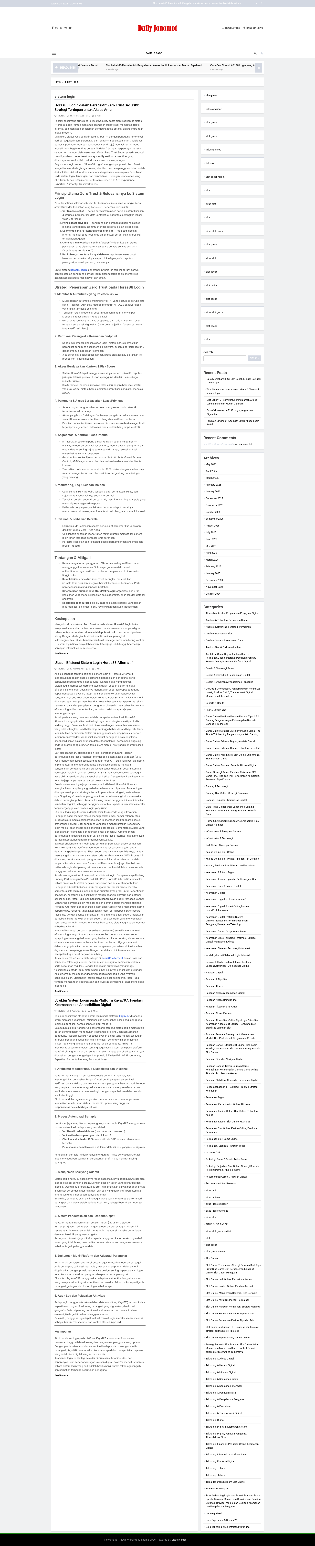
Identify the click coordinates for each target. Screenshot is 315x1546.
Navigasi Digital (214, 972)
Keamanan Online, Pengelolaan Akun (226, 931)
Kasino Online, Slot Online (220, 852)
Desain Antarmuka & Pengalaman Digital (228, 675)
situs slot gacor (214, 231)
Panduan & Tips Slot (217, 979)
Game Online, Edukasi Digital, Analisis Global (230, 741)
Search (208, 352)
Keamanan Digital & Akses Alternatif (225, 899)
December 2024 (214, 580)
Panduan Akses (214, 986)
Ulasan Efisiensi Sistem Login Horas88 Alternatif (93, 663)
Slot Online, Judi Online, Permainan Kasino (229, 1279)
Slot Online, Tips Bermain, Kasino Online (228, 1337)
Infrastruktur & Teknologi (219, 838)
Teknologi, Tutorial (216, 1475)
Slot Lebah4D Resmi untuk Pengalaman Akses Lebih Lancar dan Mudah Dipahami (104, 65)
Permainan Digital (215, 1097)
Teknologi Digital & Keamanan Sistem (226, 1426)
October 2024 (213, 593)
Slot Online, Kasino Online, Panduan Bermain (230, 1286)
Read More (60, 653)
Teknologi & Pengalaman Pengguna (225, 1399)
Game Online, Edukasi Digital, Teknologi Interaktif (233, 748)
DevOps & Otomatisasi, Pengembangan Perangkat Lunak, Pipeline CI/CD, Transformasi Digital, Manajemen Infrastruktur (233, 692)
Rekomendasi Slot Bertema (221, 1183)
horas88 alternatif (112, 958)
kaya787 (124, 1016)
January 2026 (213, 491)
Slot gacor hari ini (215, 176)
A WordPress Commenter (220, 444)
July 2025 (211, 532)
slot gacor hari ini (215, 1251)
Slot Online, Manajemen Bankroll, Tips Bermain (231, 1293)
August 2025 (212, 525)
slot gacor (211, 122)
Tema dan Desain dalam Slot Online (225, 1481)
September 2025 (214, 518)
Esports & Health (215, 703)
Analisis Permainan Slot (219, 633)
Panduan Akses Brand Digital (221, 999)
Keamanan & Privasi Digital (220, 872)
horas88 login (78, 269)
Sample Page (154, 53)
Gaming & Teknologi (217, 786)
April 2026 (211, 471)
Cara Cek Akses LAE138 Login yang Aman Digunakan (212, 3)
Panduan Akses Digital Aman (221, 1006)
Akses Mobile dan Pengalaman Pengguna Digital (232, 613)
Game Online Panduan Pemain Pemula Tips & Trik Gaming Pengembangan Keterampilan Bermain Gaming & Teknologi (233, 720)
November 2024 (214, 586)
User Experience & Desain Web (222, 1520)
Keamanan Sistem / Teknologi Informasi (228, 948)
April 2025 (211, 552)
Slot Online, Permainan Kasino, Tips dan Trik (230, 1320)
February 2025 (213, 566)
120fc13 (61, 115)
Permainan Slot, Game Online (222, 1138)
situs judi (211, 1190)
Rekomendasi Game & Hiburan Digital (226, 1176)
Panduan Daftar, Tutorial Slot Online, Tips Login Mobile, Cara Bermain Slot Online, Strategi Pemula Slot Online (233, 1048)
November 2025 (214, 505)
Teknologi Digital (215, 1420)
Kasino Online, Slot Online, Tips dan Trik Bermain (232, 858)
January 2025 (213, 573)
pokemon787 (213, 1152)
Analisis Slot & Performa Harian (223, 647)
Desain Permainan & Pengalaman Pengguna (229, 681)
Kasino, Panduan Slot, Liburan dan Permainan (230, 865)
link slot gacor (213, 109)
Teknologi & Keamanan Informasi (224, 1385)
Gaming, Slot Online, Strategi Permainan (227, 793)
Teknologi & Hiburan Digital (221, 1372)
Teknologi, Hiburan (216, 1468)
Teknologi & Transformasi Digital (224, 1413)
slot (208, 190)
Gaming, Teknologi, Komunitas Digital (226, 800)
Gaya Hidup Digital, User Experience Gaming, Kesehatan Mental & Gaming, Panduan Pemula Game (231, 810)
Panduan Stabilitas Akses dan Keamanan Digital (232, 1080)
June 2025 (211, 539)
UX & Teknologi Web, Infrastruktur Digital (228, 1526)
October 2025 (213, 512)
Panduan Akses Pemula (218, 1013)
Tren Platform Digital (217, 1488)
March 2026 (212, 478)
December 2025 (214, 498)
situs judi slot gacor (217, 1203)
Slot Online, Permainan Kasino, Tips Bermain (230, 1313)
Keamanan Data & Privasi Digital (223, 886)
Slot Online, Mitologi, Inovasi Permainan (227, 1299)
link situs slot (213, 149)
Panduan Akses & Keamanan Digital (225, 993)
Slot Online (212, 1258)
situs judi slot (213, 1197)
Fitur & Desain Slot (216, 709)
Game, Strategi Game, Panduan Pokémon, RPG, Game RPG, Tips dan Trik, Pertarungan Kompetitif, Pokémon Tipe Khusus (233, 776)
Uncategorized (213, 1513)
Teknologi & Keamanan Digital (222, 1379)
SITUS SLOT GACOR (217, 1224)
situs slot (211, 203)
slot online (211, 285)
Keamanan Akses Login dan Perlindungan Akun (231, 879)
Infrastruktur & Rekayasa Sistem (223, 831)
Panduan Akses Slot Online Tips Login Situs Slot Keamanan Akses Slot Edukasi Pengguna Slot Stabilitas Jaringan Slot (232, 1024)
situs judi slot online (217, 1210)
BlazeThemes (179, 1539)
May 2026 (211, 464)
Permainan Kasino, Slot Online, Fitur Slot (228, 1121)
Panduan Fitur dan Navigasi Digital (224, 1059)
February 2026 (213, 484)
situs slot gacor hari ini (218, 1231)
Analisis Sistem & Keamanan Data (224, 640)
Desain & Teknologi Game (220, 668)
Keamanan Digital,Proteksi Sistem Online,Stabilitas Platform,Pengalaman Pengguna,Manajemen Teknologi (227, 921)
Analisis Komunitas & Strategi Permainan (228, 626)
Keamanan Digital (215, 892)
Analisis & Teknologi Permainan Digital (227, 620)
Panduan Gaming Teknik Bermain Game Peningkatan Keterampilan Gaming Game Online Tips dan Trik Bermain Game (232, 1070)
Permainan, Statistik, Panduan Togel (225, 1145)
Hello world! (245, 444)
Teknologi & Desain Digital (220, 1365)
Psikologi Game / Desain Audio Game (226, 1159)
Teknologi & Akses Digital (220, 1358)
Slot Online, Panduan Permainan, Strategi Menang (233, 1306)
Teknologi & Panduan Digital (221, 1392)
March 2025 (212, 559)
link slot (210, 163)
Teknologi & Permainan (218, 1406)
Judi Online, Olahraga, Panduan (222, 845)
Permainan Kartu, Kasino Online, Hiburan (228, 1104)
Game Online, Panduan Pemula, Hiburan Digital (231, 765)
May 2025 (211, 546)
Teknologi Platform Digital (220, 1461)
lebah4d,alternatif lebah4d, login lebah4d (228, 955)
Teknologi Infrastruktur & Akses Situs (226, 1454)
